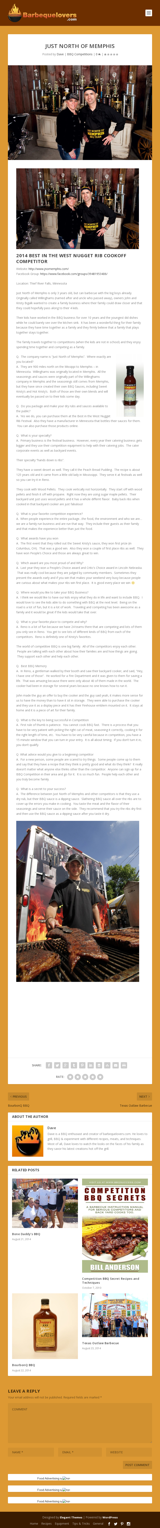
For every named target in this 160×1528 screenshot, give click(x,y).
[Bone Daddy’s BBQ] (45, 1203)
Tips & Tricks (81, 1523)
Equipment (62, 1523)
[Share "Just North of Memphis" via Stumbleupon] (107, 1065)
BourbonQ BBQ (23, 1365)
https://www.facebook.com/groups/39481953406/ (74, 274)
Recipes (46, 1523)
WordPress (110, 1517)
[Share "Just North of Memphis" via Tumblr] (74, 1065)
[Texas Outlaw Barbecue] (115, 1315)
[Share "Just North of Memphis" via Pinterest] (82, 1065)
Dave (60, 54)
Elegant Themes (71, 1517)
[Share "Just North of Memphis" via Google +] (65, 1065)
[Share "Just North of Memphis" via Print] (124, 1065)
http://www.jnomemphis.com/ (49, 269)
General (98, 1523)
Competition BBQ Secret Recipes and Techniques (110, 1280)
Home (34, 1523)
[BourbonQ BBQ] (45, 1326)
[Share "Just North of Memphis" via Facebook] (49, 1065)
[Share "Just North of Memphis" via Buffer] (99, 1065)
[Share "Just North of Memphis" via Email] (115, 1065)
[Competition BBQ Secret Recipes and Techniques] (115, 1226)
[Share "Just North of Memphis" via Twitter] (57, 1065)
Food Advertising (48, 1478)
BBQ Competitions (79, 54)
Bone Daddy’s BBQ (26, 1234)
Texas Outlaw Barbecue (100, 1343)
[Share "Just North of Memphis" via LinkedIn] (90, 1065)
